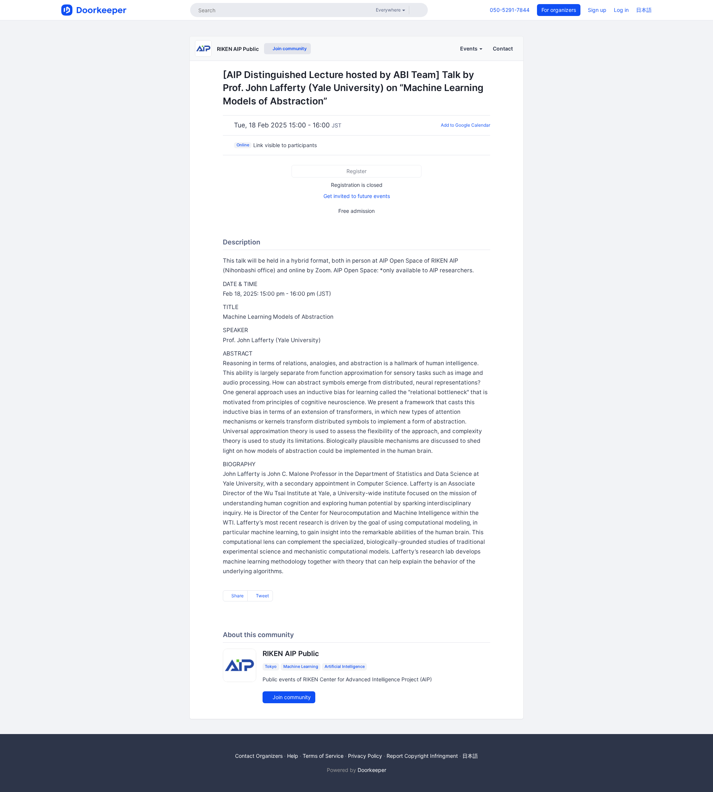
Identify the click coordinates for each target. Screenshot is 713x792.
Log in (621, 10)
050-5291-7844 (510, 10)
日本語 (644, 10)
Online (243, 144)
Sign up (597, 10)
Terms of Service (323, 756)
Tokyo (271, 666)
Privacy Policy (365, 756)
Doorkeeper (372, 770)
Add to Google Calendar (465, 125)
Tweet (262, 595)
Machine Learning (300, 666)
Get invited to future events (356, 196)
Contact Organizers (259, 756)
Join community (289, 48)
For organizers (558, 10)
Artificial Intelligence (345, 666)
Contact (503, 48)
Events (469, 48)
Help (292, 756)
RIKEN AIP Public (238, 49)
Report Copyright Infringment (422, 756)
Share (237, 595)
